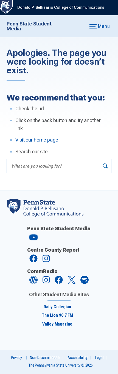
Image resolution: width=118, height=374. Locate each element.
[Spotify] (84, 282)
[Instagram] (46, 261)
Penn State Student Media (29, 26)
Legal (99, 357)
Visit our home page (36, 140)
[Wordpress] (33, 282)
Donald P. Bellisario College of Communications (60, 7)
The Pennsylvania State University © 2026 (61, 365)
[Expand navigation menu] (78, 26)
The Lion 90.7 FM (57, 315)
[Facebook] (33, 261)
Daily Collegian (57, 306)
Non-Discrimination (45, 357)
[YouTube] (33, 239)
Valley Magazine (57, 324)
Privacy (16, 357)
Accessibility (77, 357)
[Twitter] (71, 282)
